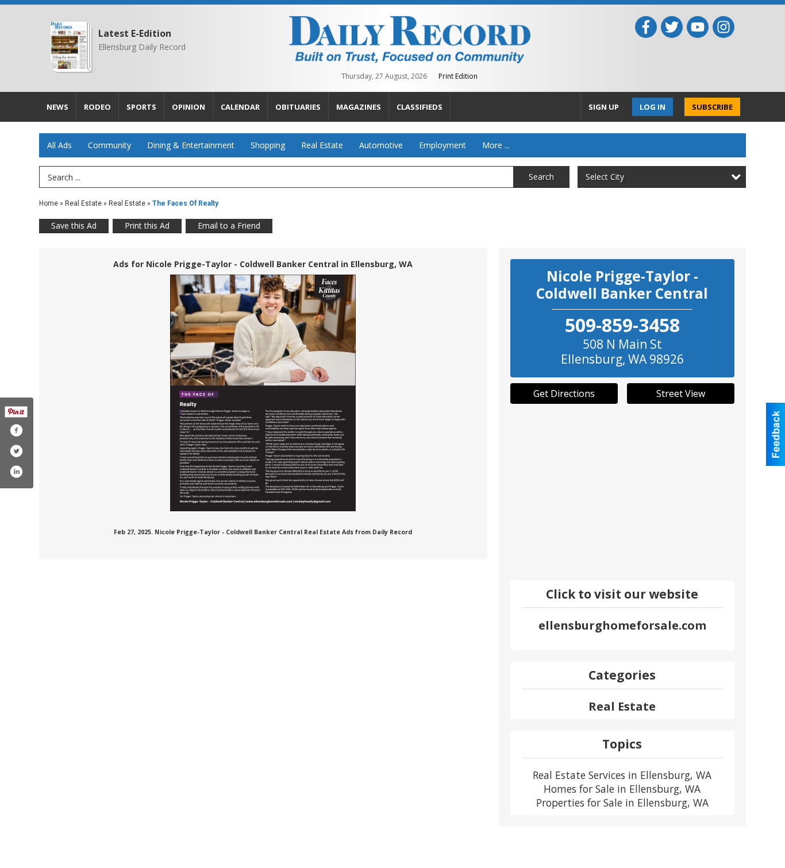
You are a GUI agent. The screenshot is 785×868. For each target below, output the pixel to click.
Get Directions (564, 393)
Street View (680, 393)
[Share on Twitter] (16, 451)
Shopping (268, 145)
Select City (605, 176)
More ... (496, 145)
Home (48, 203)
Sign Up (603, 107)
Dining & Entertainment (190, 145)
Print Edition (458, 76)
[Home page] (409, 38)
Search (541, 176)
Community (109, 145)
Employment (442, 145)
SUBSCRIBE (712, 107)
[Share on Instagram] (16, 472)
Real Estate (322, 145)
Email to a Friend (229, 225)
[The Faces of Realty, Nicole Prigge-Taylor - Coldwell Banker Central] (263, 393)
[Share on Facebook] (16, 430)
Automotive (381, 145)
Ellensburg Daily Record (142, 46)
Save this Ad (74, 225)
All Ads (59, 145)
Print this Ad (147, 225)
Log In (652, 107)
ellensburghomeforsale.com (622, 625)
